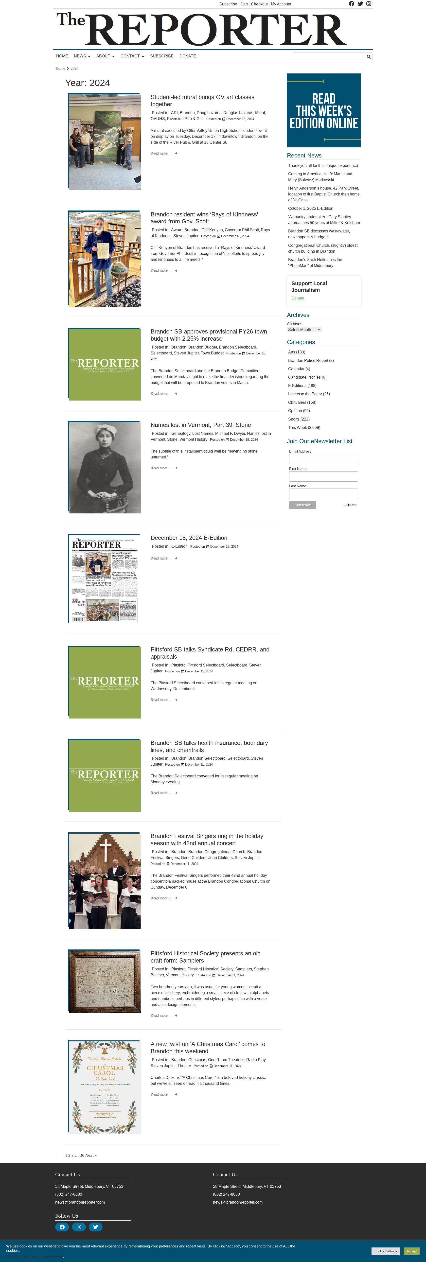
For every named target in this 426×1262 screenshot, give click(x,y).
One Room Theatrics (226, 1060)
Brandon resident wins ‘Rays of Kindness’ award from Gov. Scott (204, 218)
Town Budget (212, 353)
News (80, 56)
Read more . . (162, 153)
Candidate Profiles (304, 377)
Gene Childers (193, 858)
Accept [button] (412, 1251)
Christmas (197, 1060)
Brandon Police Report (308, 360)
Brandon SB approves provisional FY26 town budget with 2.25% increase (209, 335)
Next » (91, 1155)
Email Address (300, 451)
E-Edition (179, 546)
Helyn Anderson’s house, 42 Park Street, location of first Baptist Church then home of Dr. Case (324, 194)
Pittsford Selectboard (206, 665)
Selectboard (161, 353)
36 (82, 1155)
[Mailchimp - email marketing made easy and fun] (349, 505)
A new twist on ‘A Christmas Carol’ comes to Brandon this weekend (208, 1047)
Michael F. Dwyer (230, 433)
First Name (297, 469)
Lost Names (202, 433)
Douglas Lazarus (238, 113)
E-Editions (297, 386)
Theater (184, 1066)
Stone (172, 439)
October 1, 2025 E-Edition (310, 208)
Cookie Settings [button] (385, 1251)
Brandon (187, 113)
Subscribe (228, 4)
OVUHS (158, 119)
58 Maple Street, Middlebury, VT (83, 1186)
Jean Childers (220, 858)
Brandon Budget (202, 347)
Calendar (296, 369)
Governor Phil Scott (242, 230)
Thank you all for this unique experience (323, 165)
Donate (187, 56)
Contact (130, 56)
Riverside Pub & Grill (185, 119)
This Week (297, 427)
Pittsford (178, 665)
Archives (294, 324)
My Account (281, 4)
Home (62, 56)
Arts (291, 352)
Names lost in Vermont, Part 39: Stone (201, 424)
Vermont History (193, 439)
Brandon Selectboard (237, 347)
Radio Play (256, 1060)
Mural (260, 113)
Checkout (259, 4)
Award (176, 230)
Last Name (297, 486)
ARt (174, 113)
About (103, 56)
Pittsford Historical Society (210, 969)
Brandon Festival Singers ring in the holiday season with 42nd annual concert (207, 839)
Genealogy (180, 433)
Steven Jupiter (185, 236)
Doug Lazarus (209, 113)
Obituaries (297, 402)
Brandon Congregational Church (216, 852)
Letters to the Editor (305, 394)
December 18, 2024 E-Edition (189, 537)
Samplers (243, 969)
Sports (294, 419)
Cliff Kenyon (212, 230)
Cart (244, 4)
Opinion (295, 411)
